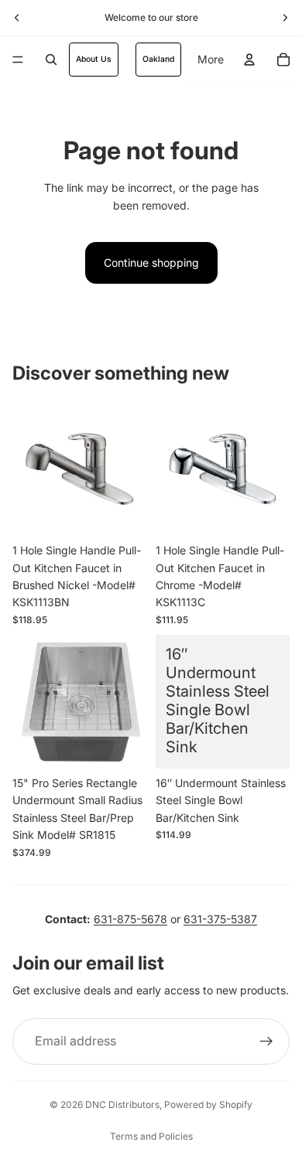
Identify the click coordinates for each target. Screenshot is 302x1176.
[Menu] (18, 59)
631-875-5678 (130, 918)
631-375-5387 (220, 918)
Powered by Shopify (208, 1104)
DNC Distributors (122, 1104)
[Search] (51, 60)
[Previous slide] (17, 18)
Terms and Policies (151, 1136)
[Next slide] (285, 18)
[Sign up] (266, 1041)
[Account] (249, 60)
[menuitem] (211, 59)
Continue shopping (151, 262)
